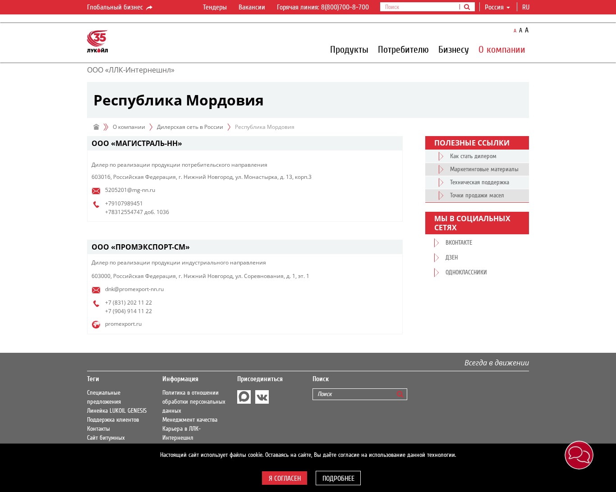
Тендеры (215, 7)
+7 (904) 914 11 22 (128, 311)
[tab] (244, 143)
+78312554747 (124, 212)
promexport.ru (123, 323)
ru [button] (526, 7)
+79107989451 (124, 203)
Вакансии (252, 7)
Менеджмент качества (189, 420)
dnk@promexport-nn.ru (134, 289)
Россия (494, 7)
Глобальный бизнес (116, 7)
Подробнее (338, 478)
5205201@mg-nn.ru (130, 190)
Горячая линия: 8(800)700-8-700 (323, 7)
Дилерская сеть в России (190, 127)
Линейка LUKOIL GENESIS (117, 411)
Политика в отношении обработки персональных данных (193, 402)
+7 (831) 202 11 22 (128, 302)
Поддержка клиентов (113, 420)
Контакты (98, 429)
